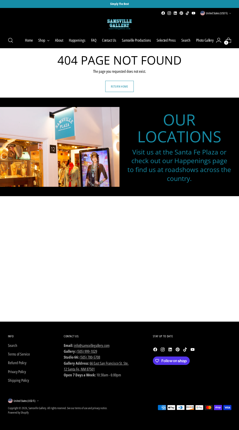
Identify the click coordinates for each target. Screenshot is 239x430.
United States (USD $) (217, 13)
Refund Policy (17, 362)
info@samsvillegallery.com (91, 345)
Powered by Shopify (18, 412)
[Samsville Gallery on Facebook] (163, 13)
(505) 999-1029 (87, 351)
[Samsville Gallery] (119, 24)
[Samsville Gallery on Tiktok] (187, 13)
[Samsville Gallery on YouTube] (193, 13)
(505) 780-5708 (90, 357)
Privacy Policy (17, 371)
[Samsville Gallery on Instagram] (169, 13)
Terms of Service (19, 354)
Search (12, 345)
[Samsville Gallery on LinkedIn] (175, 13)
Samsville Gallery (37, 408)
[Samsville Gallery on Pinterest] (181, 13)
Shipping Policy (18, 380)
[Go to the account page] (218, 40)
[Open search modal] (10, 40)
